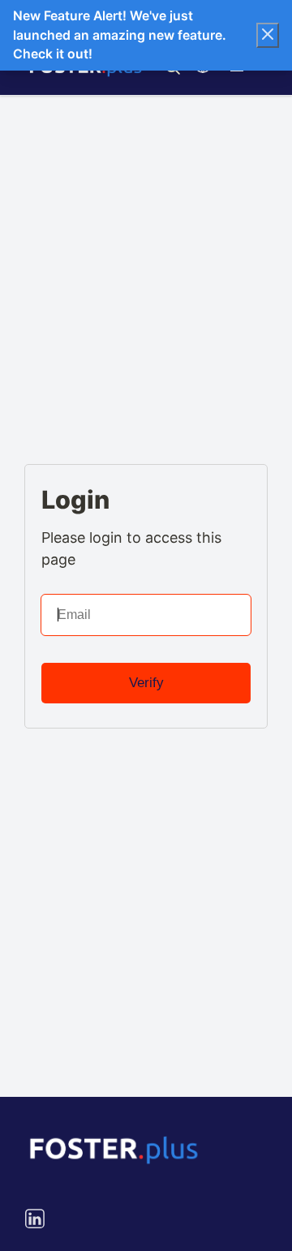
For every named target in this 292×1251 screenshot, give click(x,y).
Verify (146, 682)
